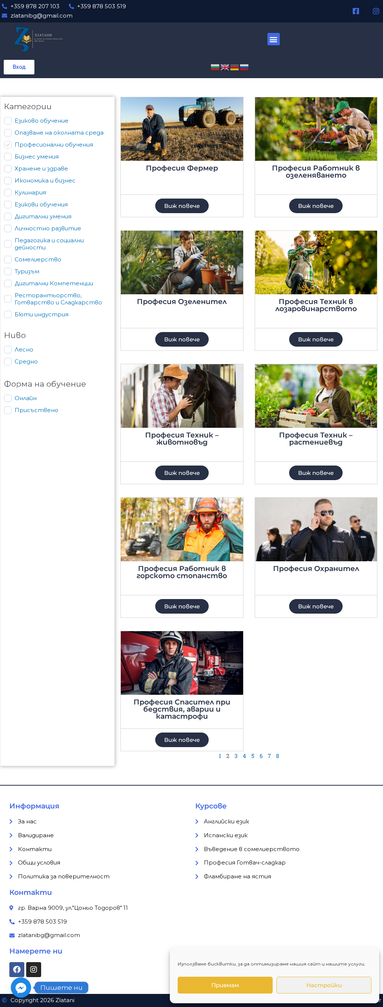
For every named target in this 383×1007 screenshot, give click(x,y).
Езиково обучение (41, 120)
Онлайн (26, 398)
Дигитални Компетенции (54, 283)
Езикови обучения (41, 204)
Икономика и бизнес (45, 180)
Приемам (225, 985)
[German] (235, 66)
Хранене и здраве (41, 168)
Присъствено (36, 410)
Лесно (24, 349)
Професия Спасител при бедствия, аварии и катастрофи (182, 709)
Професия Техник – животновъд (182, 438)
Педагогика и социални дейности (49, 244)
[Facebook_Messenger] (21, 987)
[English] (225, 66)
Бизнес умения (37, 156)
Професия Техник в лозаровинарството (316, 305)
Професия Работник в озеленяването (316, 171)
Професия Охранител (316, 568)
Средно (26, 361)
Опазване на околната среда (59, 132)
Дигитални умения (43, 216)
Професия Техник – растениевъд (316, 438)
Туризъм (27, 271)
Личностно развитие (48, 228)
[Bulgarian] (215, 66)
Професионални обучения (54, 144)
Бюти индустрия (41, 314)
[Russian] (244, 66)
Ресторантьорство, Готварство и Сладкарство (58, 299)
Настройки (324, 985)
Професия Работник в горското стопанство (182, 572)
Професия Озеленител (182, 301)
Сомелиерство (38, 259)
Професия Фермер (182, 168)
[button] (273, 39)
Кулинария (30, 192)
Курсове (211, 806)
